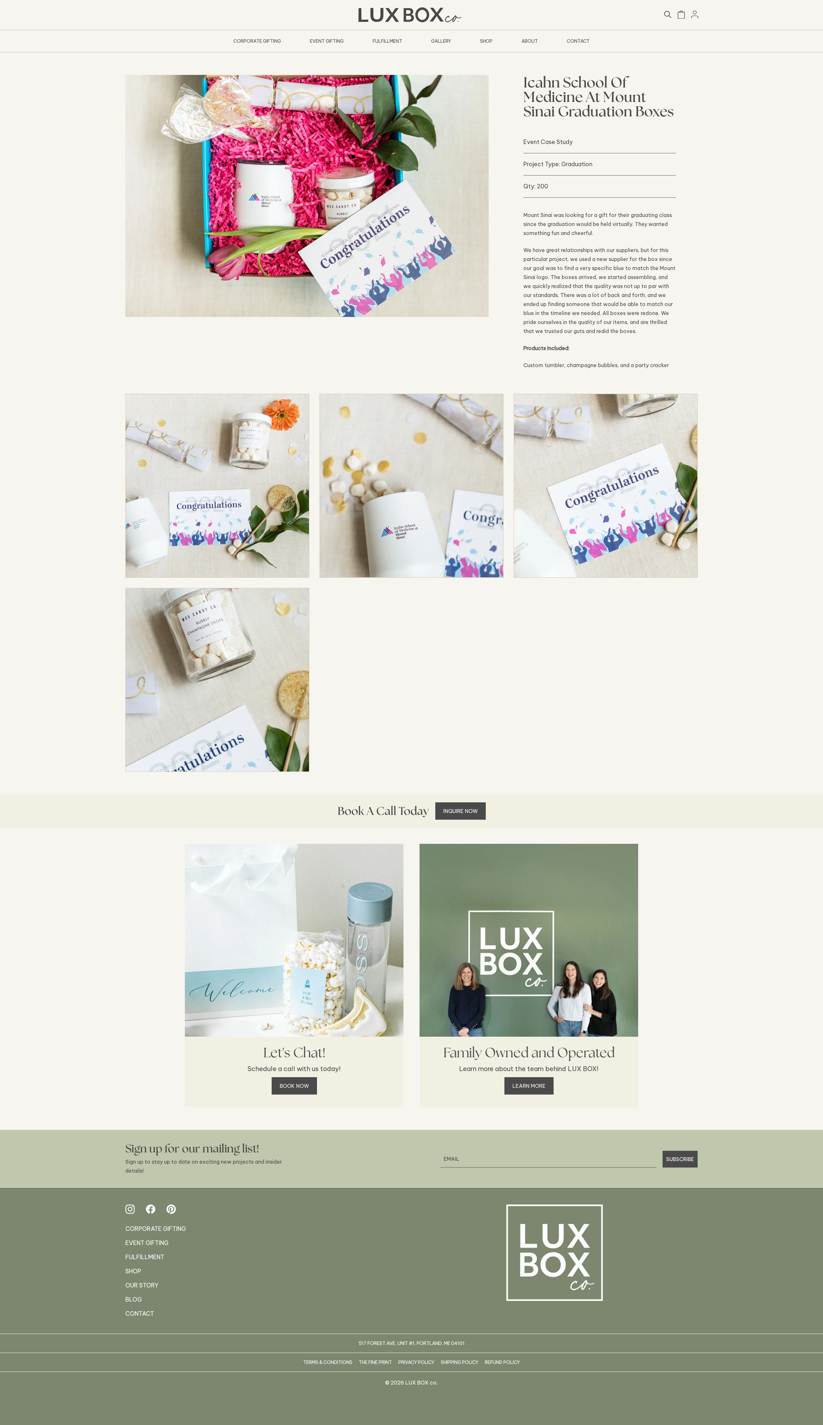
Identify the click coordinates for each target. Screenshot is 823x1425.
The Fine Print (375, 1362)
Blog (133, 1299)
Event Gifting (327, 41)
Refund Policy (502, 1362)
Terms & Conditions (327, 1362)
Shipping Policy (459, 1362)
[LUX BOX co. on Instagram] (130, 1209)
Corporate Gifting (257, 41)
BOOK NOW (294, 1086)
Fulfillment (387, 41)
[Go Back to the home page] (554, 1252)
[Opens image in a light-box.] (217, 486)
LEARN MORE (529, 1086)
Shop (486, 41)
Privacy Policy (416, 1362)
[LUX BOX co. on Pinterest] (171, 1209)
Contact (578, 41)
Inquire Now (460, 811)
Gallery (441, 41)
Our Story (141, 1285)
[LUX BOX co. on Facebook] (150, 1209)
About (529, 41)
